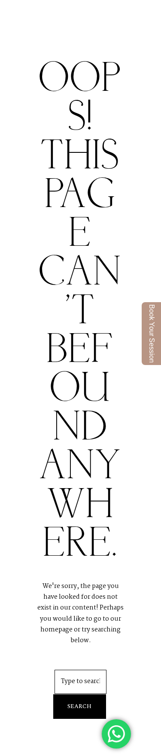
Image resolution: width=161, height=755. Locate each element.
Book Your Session (151, 333)
